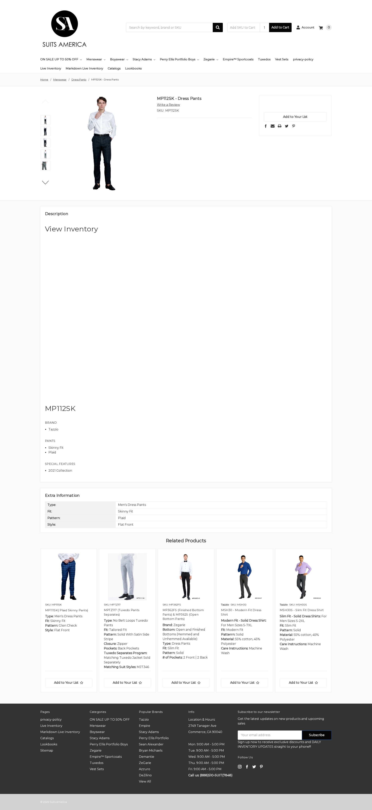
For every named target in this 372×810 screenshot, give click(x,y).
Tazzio (144, 719)
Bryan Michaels (150, 750)
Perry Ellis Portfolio (154, 738)
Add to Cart (280, 27)
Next (45, 182)
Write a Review (168, 105)
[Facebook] (266, 126)
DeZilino (145, 775)
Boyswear (117, 59)
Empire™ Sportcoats (238, 59)
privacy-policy (303, 59)
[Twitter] (286, 126)
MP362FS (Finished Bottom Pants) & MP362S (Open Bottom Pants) (183, 614)
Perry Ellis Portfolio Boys (177, 59)
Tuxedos (264, 59)
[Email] (273, 126)
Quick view (69, 577)
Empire (144, 726)
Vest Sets (281, 59)
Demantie (146, 757)
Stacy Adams (142, 59)
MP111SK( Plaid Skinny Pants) (66, 610)
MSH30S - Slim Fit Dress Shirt (302, 610)
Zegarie (209, 59)
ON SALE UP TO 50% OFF (59, 59)
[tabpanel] (68, 620)
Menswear (94, 59)
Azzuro (144, 769)
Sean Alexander (151, 744)
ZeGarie (145, 763)
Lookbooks (133, 68)
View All (145, 781)
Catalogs (114, 68)
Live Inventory (50, 68)
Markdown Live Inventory (84, 68)
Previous (45, 101)
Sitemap (46, 750)
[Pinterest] (293, 126)
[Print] (280, 126)
